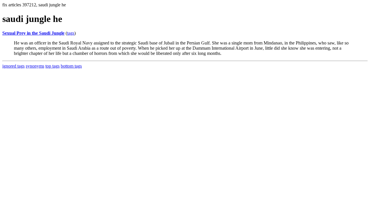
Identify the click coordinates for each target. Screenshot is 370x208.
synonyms (35, 66)
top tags (52, 66)
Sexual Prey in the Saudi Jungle (33, 33)
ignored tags (13, 66)
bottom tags (71, 66)
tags (70, 33)
